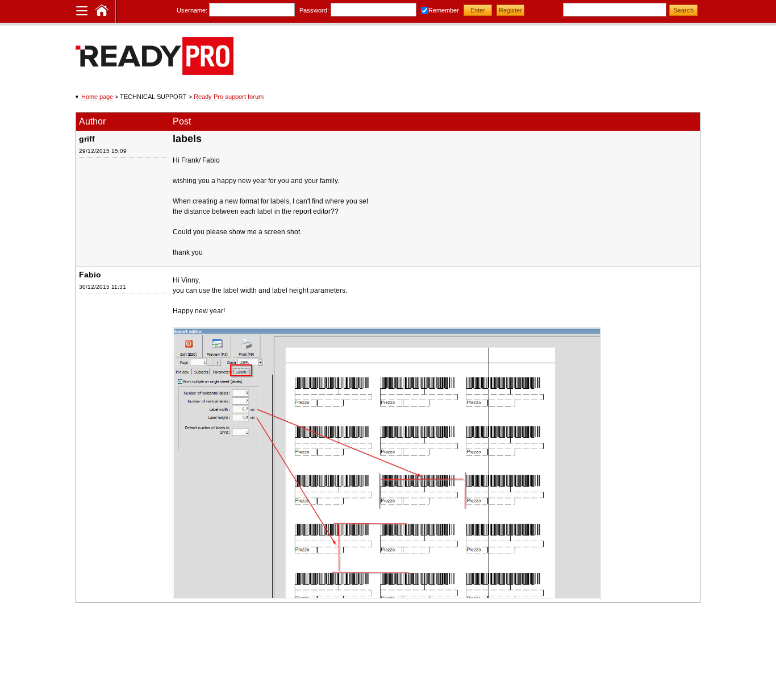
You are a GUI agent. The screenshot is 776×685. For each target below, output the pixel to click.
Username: (192, 10)
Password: (314, 10)
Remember (443, 10)
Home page (97, 96)
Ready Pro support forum (229, 96)
